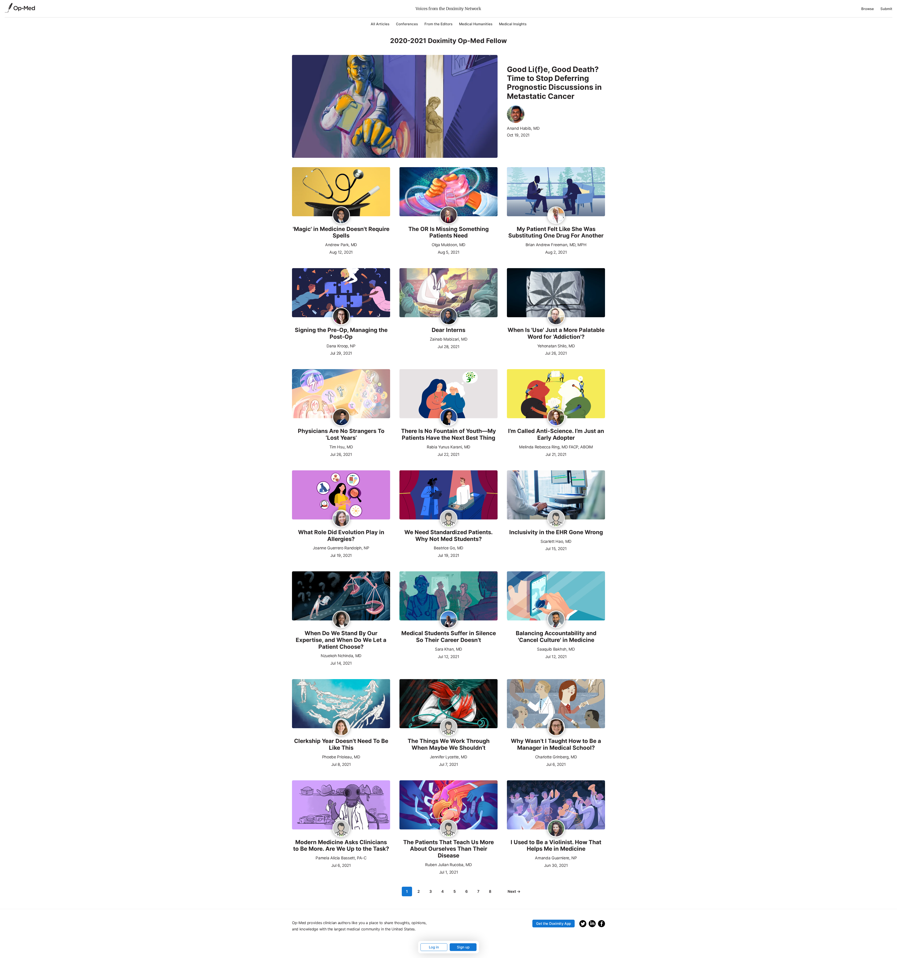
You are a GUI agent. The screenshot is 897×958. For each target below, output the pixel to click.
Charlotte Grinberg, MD (556, 757)
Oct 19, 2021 (518, 135)
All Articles (380, 24)
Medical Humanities (475, 24)
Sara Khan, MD (448, 649)
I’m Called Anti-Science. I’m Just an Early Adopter (556, 434)
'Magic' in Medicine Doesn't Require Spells (341, 232)
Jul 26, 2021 (556, 353)
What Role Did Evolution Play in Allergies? (341, 535)
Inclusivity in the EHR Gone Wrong (556, 532)
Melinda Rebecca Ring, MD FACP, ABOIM (556, 447)
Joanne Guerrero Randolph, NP (341, 548)
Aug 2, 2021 (556, 252)
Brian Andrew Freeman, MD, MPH (556, 244)
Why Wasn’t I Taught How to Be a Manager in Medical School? (556, 744)
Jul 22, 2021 (448, 454)
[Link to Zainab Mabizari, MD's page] (448, 316)
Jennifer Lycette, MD (448, 757)
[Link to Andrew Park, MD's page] (341, 215)
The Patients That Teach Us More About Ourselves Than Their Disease (448, 849)
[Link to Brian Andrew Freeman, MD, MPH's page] (556, 215)
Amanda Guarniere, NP (556, 858)
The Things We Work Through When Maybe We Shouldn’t (449, 744)
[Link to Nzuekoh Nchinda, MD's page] (341, 620)
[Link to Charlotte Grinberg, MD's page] (556, 727)
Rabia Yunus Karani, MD (448, 447)
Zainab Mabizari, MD (448, 339)
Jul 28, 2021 (448, 346)
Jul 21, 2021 (555, 454)
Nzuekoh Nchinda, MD (341, 655)
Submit (886, 9)
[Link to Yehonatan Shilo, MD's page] (556, 316)
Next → (514, 891)
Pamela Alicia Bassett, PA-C (341, 858)
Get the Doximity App (553, 923)
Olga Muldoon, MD (448, 244)
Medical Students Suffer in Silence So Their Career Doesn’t (448, 636)
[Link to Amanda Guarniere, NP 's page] (556, 829)
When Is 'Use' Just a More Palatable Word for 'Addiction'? (556, 333)
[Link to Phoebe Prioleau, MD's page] (341, 727)
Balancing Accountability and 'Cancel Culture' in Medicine (556, 636)
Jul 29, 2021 (341, 353)
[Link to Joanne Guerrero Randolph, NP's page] (341, 519)
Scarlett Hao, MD (556, 541)
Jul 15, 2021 (555, 548)
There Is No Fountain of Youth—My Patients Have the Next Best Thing (448, 434)
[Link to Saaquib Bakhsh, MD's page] (556, 620)
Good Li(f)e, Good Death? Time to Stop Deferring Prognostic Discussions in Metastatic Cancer (554, 83)
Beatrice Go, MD (448, 548)
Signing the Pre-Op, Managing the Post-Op (341, 333)
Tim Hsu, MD (341, 447)
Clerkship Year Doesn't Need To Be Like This (341, 744)
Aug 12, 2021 (341, 252)
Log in (434, 947)
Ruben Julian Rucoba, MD (448, 864)
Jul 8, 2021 (341, 764)
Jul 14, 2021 (341, 663)
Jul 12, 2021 (448, 656)
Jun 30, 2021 (556, 865)
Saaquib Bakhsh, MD (556, 649)
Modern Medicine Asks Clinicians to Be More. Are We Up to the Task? (341, 845)
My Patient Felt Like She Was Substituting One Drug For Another (556, 232)
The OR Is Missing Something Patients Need (448, 232)
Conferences (407, 24)
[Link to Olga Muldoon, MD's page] (448, 215)
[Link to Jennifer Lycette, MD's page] (448, 727)
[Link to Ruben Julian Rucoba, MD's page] (448, 829)
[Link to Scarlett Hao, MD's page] (556, 519)
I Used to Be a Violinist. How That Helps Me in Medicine (556, 845)
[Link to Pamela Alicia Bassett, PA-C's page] (341, 829)
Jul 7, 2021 (448, 764)
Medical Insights (513, 24)
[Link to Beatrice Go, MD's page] (448, 519)
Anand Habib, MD (523, 128)
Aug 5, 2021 (448, 252)
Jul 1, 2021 (448, 872)
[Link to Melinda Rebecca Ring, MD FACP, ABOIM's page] (556, 417)
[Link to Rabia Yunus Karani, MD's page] (448, 417)
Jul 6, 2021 (556, 764)
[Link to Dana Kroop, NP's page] (341, 316)
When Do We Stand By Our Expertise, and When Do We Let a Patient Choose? (341, 640)
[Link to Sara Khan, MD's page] (448, 620)
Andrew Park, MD (341, 244)
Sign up (463, 947)
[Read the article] (341, 192)
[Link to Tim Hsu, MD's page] (341, 417)
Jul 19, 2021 (341, 555)
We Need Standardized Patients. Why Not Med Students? (448, 535)
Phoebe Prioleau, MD (341, 757)
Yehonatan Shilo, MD (556, 346)
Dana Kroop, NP (341, 346)
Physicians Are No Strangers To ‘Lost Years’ (341, 434)
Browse (867, 9)
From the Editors (438, 24)
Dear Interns (448, 330)
